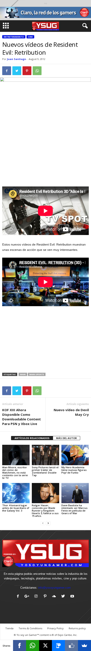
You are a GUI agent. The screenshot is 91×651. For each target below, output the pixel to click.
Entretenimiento (14, 36)
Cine (30, 36)
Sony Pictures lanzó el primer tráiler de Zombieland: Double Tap (45, 471)
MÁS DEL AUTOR (66, 438)
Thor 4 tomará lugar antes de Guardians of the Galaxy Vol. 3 (15, 508)
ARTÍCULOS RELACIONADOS (32, 438)
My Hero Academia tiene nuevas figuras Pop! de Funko (74, 470)
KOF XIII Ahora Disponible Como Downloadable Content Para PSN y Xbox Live (21, 417)
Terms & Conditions (30, 628)
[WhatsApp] (32, 645)
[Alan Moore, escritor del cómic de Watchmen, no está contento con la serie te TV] (16, 455)
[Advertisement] (45, 154)
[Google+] (27, 596)
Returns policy (77, 628)
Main (23, 374)
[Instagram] (37, 596)
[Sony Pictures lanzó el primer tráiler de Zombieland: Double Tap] (45, 455)
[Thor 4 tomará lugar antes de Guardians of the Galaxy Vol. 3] (16, 493)
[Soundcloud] (55, 596)
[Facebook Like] (71, 645)
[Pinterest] (46, 596)
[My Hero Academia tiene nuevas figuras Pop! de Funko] (75, 455)
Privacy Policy (55, 628)
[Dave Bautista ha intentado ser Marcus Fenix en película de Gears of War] (75, 493)
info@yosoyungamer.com (54, 587)
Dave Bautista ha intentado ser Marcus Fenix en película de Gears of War (74, 509)
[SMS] (58, 645)
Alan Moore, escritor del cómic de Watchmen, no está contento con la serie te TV (15, 472)
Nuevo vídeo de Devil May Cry (71, 412)
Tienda (9, 628)
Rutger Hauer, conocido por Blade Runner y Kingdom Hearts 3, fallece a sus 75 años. (45, 510)
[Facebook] (18, 596)
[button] (84, 26)
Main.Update (36, 374)
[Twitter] (64, 596)
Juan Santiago (16, 59)
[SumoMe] (84, 645)
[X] (45, 645)
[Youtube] (73, 596)
